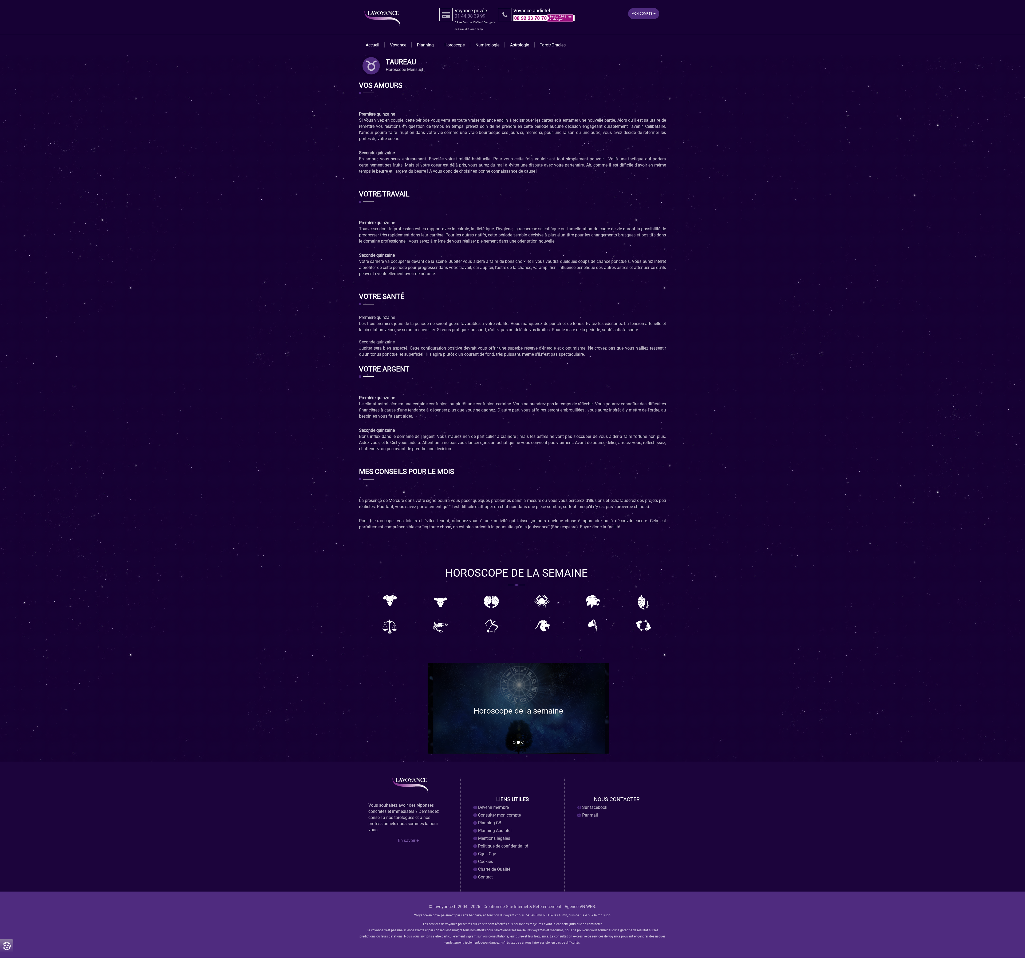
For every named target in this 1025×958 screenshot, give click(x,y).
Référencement (547, 906)
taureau (401, 62)
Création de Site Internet (505, 906)
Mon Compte (642, 13)
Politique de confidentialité (502, 846)
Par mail (589, 815)
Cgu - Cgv (486, 853)
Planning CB (489, 822)
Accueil (372, 44)
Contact (485, 877)
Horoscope (454, 44)
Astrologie (519, 44)
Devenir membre (493, 807)
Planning (425, 44)
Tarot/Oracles (553, 44)
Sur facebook (594, 807)
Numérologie (487, 44)
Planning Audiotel (494, 830)
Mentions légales (493, 838)
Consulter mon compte (499, 815)
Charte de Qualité (493, 869)
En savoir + (408, 840)
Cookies (485, 861)
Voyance (398, 44)
